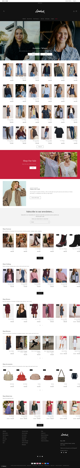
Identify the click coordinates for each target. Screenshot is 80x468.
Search (4, 440)
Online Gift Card (25, 440)
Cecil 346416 (62, 140)
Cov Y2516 (52, 248)
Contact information (58, 465)
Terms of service (40, 465)
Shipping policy (46, 465)
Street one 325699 (49, 140)
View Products (5, 435)
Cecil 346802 (75, 77)
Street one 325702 (74, 119)
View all (40, 146)
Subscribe (24, 438)
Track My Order (25, 431)
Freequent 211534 (23, 98)
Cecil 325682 (62, 98)
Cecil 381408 (75, 140)
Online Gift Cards (35, 197)
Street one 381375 (10, 140)
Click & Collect (25, 433)
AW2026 (33, 54)
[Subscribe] (48, 222)
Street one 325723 (36, 140)
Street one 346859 (23, 140)
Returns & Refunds (44, 435)
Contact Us (43, 433)
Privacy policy (34, 465)
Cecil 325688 (62, 77)
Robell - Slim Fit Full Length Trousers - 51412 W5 (49, 351)
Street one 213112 (36, 77)
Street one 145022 (10, 119)
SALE (46, 54)
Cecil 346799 (49, 119)
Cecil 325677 (11, 77)
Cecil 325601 (37, 119)
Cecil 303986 (11, 98)
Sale (3, 442)
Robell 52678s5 (64, 351)
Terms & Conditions (45, 440)
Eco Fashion (24, 435)
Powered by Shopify (23, 465)
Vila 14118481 (11, 351)
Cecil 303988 (49, 98)
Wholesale (24, 444)
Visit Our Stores (25, 442)
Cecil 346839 (62, 119)
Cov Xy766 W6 (37, 248)
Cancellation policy (66, 465)
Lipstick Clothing (16, 465)
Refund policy (29, 465)
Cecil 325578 (75, 98)
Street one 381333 (23, 77)
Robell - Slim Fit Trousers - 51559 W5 (36, 351)
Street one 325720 (36, 98)
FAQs (42, 431)
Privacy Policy (44, 438)
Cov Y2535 (25, 248)
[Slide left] (37, 255)
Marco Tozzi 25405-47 (63, 248)
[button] (4, 11)
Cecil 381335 (24, 119)
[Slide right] (42, 255)
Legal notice (52, 465)
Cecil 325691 (49, 77)
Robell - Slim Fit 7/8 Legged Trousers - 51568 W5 (22, 351)
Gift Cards (5, 438)
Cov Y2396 (12, 248)
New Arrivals (5, 433)
